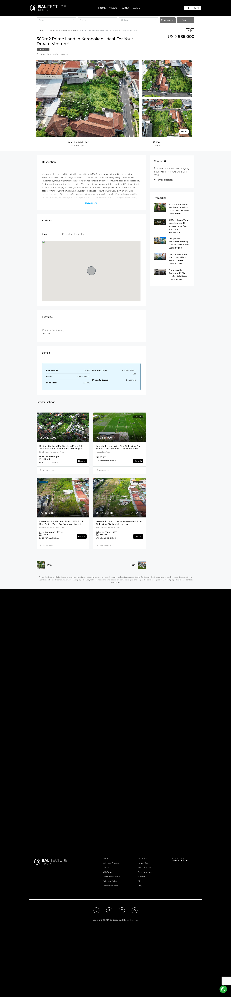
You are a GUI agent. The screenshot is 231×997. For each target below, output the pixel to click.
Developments (144, 872)
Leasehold (53, 30)
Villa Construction (111, 876)
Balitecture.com (110, 886)
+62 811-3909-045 (180, 860)
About (106, 858)
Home (42, 30)
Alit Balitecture (48, 470)
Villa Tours (107, 872)
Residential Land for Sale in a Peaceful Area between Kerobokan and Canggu (60, 447)
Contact (106, 867)
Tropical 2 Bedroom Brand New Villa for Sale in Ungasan (178, 257)
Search (185, 20)
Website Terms (145, 867)
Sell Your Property (111, 863)
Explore (141, 876)
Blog (140, 881)
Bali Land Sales (110, 881)
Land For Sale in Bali (69, 30)
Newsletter (143, 863)
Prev (49, 565)
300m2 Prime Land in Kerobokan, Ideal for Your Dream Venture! (179, 207)
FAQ (140, 886)
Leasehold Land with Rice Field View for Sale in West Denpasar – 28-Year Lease (118, 447)
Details (81, 461)
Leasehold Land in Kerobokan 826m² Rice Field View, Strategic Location (119, 522)
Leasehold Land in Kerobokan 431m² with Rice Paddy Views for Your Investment (62, 522)
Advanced (169, 20)
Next (132, 565)
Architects (142, 858)
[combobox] (56, 20)
